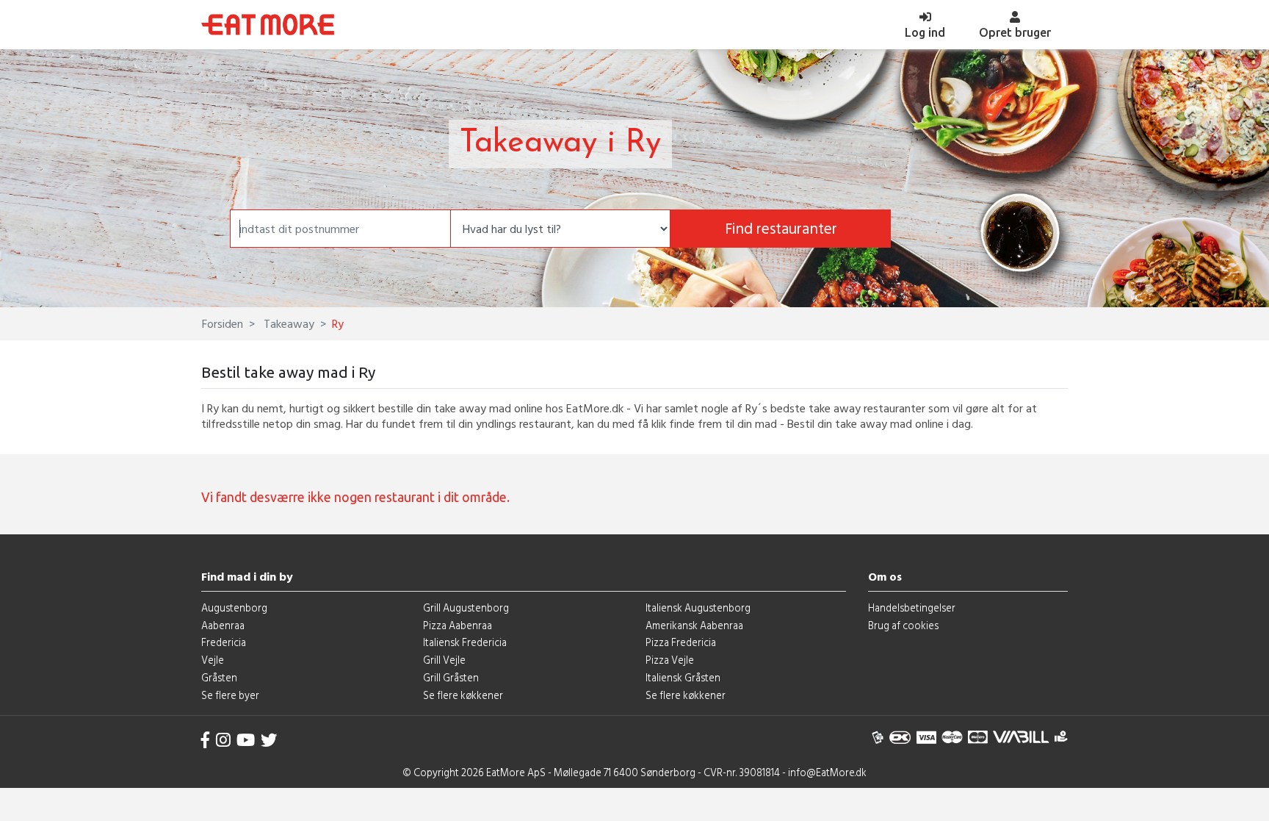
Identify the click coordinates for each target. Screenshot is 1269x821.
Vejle (212, 659)
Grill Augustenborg (466, 607)
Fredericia (223, 642)
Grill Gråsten (451, 677)
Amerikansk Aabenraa (694, 625)
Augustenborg (234, 607)
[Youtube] (245, 740)
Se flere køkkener (463, 695)
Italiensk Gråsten (683, 677)
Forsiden (222, 323)
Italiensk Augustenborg (698, 607)
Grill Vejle (444, 659)
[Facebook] (205, 740)
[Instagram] (223, 740)
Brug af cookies (903, 625)
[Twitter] (269, 740)
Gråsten (219, 677)
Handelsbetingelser (911, 607)
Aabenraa (223, 625)
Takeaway (287, 323)
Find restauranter (781, 228)
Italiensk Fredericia (465, 642)
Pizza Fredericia (681, 642)
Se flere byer (230, 695)
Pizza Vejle (670, 659)
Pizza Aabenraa (457, 625)
